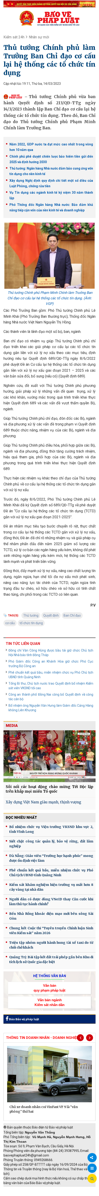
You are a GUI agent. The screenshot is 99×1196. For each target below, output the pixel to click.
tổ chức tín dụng (31, 623)
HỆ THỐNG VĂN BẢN (49, 976)
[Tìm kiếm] (92, 1179)
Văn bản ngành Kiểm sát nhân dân (49, 1002)
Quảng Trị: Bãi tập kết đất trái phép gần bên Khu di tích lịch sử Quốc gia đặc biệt (51, 959)
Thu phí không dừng (19, 1194)
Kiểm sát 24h (13, 37)
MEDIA (12, 725)
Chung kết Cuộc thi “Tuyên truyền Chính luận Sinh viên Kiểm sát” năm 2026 (51, 930)
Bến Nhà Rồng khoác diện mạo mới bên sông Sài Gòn (51, 916)
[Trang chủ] (49, 18)
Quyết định (51, 615)
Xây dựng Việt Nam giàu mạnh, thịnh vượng (43, 802)
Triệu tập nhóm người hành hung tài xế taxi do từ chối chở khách (51, 945)
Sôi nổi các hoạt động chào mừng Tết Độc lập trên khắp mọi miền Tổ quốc (49, 789)
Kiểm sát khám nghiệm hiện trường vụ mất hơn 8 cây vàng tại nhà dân (51, 887)
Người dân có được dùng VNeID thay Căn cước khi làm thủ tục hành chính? (51, 901)
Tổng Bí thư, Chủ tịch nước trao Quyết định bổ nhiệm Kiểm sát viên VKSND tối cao (51, 686)
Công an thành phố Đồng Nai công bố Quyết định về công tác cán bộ (51, 697)
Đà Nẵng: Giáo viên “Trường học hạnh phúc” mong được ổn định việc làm (51, 858)
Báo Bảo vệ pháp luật (23, 1019)
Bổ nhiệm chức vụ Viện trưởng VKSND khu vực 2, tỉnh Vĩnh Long (51, 829)
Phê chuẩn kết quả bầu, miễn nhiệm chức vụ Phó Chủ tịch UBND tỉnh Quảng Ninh (51, 675)
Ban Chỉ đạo (72, 615)
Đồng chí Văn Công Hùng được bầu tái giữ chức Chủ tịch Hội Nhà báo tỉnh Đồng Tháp (51, 653)
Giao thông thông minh (50, 1189)
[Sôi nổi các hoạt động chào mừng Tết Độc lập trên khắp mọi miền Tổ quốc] (49, 756)
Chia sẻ (92, 1157)
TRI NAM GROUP (17, 1189)
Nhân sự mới (39, 37)
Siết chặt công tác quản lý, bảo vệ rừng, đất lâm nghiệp (51, 843)
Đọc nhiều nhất (21, 817)
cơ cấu (10, 623)
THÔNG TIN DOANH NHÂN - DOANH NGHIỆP (42, 1038)
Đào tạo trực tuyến (51, 1194)
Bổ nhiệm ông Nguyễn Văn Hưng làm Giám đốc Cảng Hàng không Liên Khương (51, 708)
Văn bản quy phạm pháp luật (49, 987)
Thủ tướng (30, 615)
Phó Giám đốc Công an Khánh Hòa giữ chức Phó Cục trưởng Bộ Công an (51, 664)
